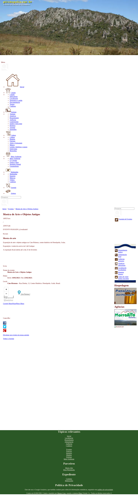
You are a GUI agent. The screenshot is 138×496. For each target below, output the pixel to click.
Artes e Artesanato (16, 143)
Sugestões (13, 129)
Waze (14, 303)
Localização (14, 98)
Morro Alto (69, 468)
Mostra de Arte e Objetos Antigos (27, 209)
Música (12, 145)
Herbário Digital (15, 164)
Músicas (12, 178)
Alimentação (69, 442)
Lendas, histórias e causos (18, 147)
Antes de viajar (123, 278)
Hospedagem (14, 118)
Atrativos (13, 116)
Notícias (69, 451)
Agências (13, 120)
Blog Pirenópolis (69, 470)
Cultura (13, 135)
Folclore (12, 141)
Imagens (12, 176)
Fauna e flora (14, 162)
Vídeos (12, 180)
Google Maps (7, 303)
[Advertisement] (42, 257)
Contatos (69, 479)
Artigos (13, 193)
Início (4, 209)
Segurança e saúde (16, 100)
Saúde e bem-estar (16, 124)
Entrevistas (13, 149)
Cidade (13, 93)
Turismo (13, 112)
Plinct (80, 493)
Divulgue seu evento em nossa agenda (16, 335)
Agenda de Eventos (125, 219)
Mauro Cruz (61, 493)
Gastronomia (14, 122)
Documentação (15, 102)
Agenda (12, 127)
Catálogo (13, 106)
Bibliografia (69, 481)
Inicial (22, 87)
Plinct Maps (20, 303)
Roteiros (12, 126)
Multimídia (14, 172)
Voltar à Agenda (8, 339)
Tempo (12, 104)
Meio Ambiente (16, 157)
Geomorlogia (14, 166)
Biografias (13, 151)
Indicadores (14, 96)
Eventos (11, 209)
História (12, 139)
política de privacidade (105, 490)
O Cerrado (13, 160)
